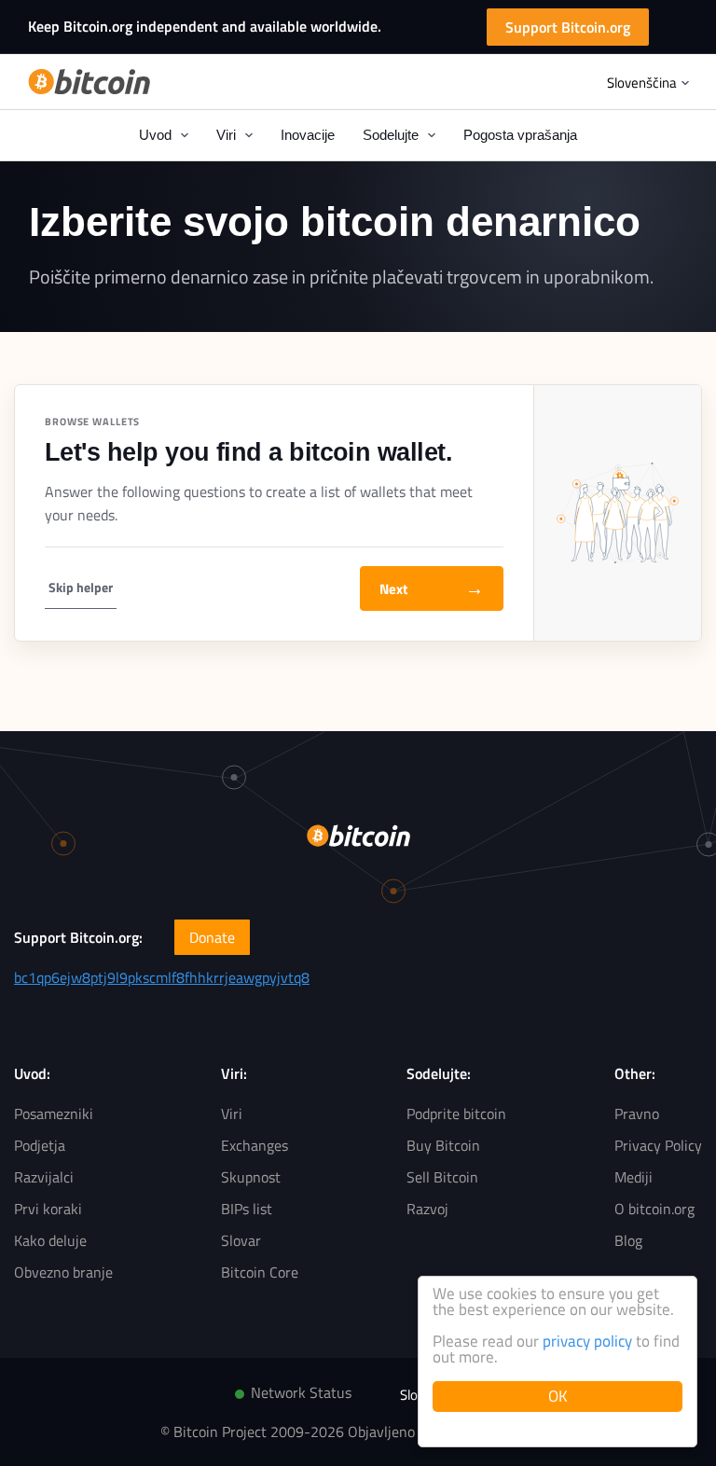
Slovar (241, 1240)
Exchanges (254, 1145)
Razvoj (427, 1208)
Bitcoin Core (259, 1272)
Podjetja (39, 1145)
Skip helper (80, 587)
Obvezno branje (63, 1272)
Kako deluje (50, 1240)
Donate (212, 937)
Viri (231, 1113)
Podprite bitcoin (456, 1113)
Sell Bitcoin (442, 1177)
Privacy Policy (658, 1145)
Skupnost (251, 1177)
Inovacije (308, 135)
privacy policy (587, 1341)
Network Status (301, 1392)
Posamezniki (53, 1113)
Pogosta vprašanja (520, 135)
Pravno (636, 1113)
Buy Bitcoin (443, 1145)
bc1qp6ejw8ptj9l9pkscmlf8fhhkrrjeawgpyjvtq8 (162, 977)
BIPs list (246, 1208)
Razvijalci (44, 1177)
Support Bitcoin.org (567, 27)
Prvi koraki (48, 1208)
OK (558, 1396)
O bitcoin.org (654, 1208)
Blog (628, 1240)
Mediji (633, 1177)
